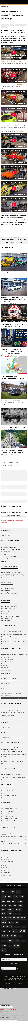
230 (15, 897)
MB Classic (4, 303)
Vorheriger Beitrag (14, 237)
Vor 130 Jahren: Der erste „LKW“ (13, 427)
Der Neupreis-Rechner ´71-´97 (8, 608)
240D (21, 897)
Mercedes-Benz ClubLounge (7, 588)
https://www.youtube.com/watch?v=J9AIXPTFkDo (11, 84)
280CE (20, 901)
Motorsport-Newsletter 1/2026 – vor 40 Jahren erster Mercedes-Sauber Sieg (14, 300)
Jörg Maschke (4, 22)
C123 (19, 913)
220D (10, 897)
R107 (11, 922)
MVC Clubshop (4, 592)
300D (4, 910)
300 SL (21, 905)
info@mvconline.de (5, 670)
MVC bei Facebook (5, 590)
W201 (4, 950)
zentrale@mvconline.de (6, 661)
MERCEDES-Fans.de (5, 620)
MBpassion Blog (5, 611)
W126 (23, 941)
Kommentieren (4, 467)
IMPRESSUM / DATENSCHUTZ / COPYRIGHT (14, 976)
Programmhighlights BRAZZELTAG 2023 (14, 239)
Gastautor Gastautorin (7, 328)
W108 (3, 931)
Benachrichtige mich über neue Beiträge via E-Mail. (14, 512)
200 (12, 891)
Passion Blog (9, 625)
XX (1, 595)
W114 (5, 935)
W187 (9, 946)
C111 (14, 913)
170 (7, 892)
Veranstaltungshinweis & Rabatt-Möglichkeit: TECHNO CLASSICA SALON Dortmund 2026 (13, 351)
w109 (9, 931)
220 (4, 896)
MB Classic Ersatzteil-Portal (7, 609)
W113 (22, 931)
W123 (10, 940)
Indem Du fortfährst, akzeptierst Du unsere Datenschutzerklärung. (12, 694)
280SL (10, 905)
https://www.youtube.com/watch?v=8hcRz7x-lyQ (11, 61)
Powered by (8, 1009)
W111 (15, 931)
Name (2, 482)
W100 (23, 926)
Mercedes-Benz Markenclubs (8, 618)
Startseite (3, 6)
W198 (16, 945)
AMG (3, 914)
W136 (4, 946)
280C (13, 901)
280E (4, 905)
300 (15, 905)
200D (18, 892)
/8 (3, 892)
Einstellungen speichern (12, 1020)
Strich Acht (7, 927)
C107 (9, 914)
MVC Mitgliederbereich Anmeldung (9, 593)
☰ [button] (2, 1)
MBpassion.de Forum (6, 613)
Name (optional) (5, 683)
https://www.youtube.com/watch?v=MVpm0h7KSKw (12, 124)
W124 (18, 941)
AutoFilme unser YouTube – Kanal (9, 606)
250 (3, 901)
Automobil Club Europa (7, 380)
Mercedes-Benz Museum (13, 918)
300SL (11, 909)
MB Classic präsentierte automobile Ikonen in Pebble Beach (12, 403)
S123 (17, 922)
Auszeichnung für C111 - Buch (14, 242)
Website (3, 497)
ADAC (2, 355)
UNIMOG (17, 927)
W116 (20, 936)
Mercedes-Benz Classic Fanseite (8, 615)
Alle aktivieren (3, 1020)
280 (8, 901)
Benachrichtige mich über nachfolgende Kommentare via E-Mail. (11, 507)
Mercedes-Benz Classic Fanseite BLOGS (10, 616)
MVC (4, 922)
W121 (4, 941)
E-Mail (2, 490)
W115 (13, 935)
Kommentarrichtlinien (6, 673)
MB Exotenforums (21, 131)
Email (2, 688)
